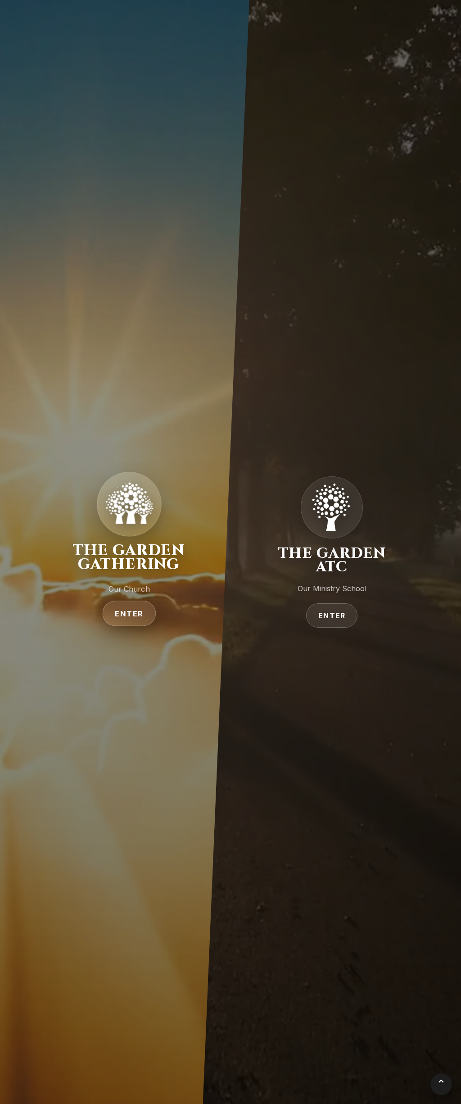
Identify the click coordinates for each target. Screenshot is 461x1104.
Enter (129, 613)
